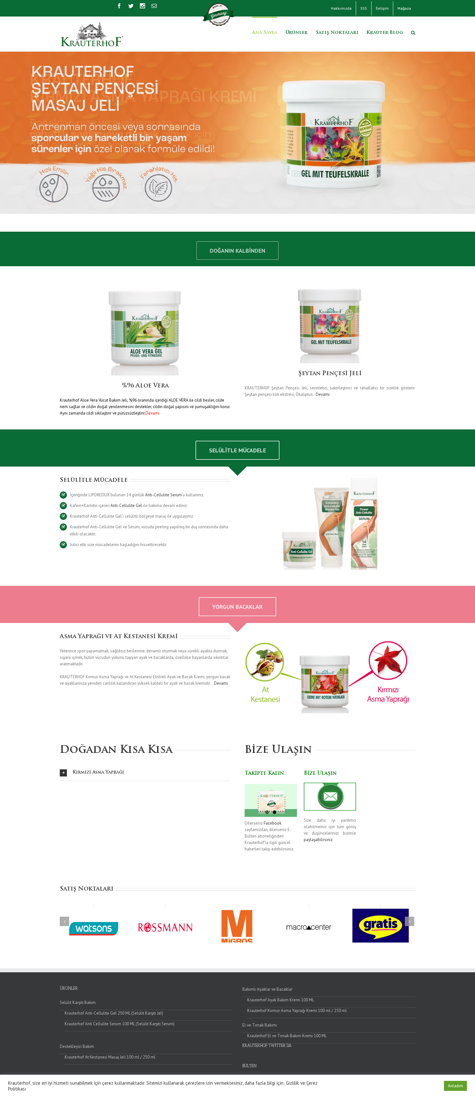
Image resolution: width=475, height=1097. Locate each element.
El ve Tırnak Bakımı (259, 1025)
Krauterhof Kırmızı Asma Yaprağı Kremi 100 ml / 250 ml (297, 1010)
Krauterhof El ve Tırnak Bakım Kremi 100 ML (287, 1036)
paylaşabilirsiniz (318, 839)
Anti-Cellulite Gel (126, 505)
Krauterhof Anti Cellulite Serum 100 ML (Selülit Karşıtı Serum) (119, 1024)
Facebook (272, 823)
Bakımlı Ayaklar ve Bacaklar (267, 989)
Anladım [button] (455, 1086)
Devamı (323, 394)
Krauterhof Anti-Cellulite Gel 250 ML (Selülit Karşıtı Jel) (114, 1013)
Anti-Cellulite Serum (163, 495)
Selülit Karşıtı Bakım (78, 1002)
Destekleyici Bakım (77, 1046)
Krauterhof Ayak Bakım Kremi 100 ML (280, 1000)
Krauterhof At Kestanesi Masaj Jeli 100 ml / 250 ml (110, 1057)
